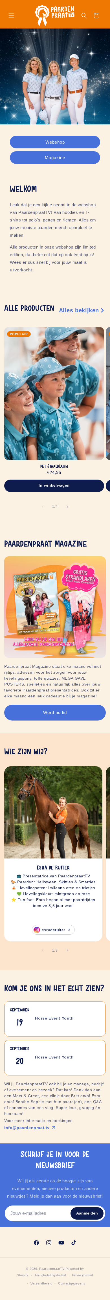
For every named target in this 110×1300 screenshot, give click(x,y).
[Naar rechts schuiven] (67, 506)
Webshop (55, 141)
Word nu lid (55, 712)
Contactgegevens (71, 1283)
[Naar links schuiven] (42, 506)
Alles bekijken (79, 310)
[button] (11, 15)
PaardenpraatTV (52, 1268)
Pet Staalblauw (54, 466)
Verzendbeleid (41, 1283)
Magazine (55, 157)
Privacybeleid (82, 1275)
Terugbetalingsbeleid (50, 1275)
